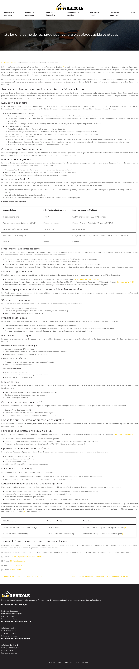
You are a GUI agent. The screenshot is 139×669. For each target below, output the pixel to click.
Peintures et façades (95, 14)
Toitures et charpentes (114, 14)
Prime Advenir (15, 570)
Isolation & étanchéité (50, 14)
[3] (125, 528)
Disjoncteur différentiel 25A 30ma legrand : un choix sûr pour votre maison (100, 576)
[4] (123, 534)
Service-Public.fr (16, 565)
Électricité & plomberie (9, 14)
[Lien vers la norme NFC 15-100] (87, 279)
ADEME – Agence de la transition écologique (27, 557)
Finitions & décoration (29, 14)
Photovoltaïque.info (17, 561)
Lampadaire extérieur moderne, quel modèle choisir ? (23, 576)
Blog (133, 13)
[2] (24, 512)
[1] (64, 67)
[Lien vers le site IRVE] (125, 282)
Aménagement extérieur (73, 14)
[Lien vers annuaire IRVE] (123, 434)
